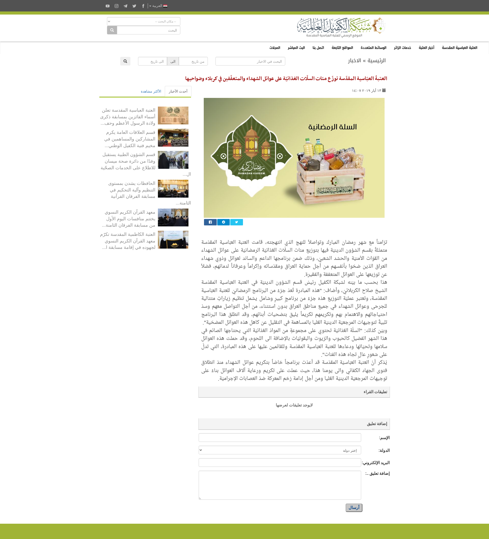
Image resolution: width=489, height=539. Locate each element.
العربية (157, 6)
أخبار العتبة (426, 47)
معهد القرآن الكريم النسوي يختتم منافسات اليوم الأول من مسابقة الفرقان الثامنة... (128, 218)
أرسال (354, 507)
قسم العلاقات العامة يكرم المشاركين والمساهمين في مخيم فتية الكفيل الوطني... (129, 138)
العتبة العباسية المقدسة (459, 47)
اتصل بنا (318, 47)
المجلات (274, 47)
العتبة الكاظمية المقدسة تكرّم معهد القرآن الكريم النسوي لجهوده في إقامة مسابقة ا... (127, 240)
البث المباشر (296, 47)
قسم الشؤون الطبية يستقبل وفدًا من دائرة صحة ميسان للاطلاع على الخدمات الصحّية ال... (146, 164)
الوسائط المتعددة (373, 47)
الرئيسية (377, 60)
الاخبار (354, 60)
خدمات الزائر (402, 47)
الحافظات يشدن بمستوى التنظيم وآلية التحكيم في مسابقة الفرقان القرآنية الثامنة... (149, 192)
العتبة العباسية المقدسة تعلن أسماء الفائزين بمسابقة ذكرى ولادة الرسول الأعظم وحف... (127, 116)
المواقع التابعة (342, 47)
